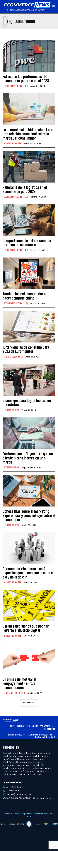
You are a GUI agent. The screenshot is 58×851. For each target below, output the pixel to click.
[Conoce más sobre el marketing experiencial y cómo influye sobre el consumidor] (29, 490)
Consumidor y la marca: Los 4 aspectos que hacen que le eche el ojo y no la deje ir (28, 572)
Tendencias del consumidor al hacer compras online (24, 296)
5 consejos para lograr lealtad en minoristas (27, 402)
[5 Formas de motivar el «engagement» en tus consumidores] (29, 659)
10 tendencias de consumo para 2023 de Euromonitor (26, 349)
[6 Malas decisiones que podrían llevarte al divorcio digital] (29, 605)
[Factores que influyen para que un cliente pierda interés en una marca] (29, 433)
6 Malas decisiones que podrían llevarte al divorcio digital (26, 628)
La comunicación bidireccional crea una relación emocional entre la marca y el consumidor (28, 133)
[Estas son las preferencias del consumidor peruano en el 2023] (29, 56)
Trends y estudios (13, 356)
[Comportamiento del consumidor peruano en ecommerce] (29, 220)
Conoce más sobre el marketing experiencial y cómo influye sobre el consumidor (29, 515)
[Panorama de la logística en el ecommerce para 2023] (29, 167)
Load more (28, 703)
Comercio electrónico (14, 693)
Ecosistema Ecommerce (15, 86)
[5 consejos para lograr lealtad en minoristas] (29, 380)
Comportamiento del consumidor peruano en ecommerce (27, 242)
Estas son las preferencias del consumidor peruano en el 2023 (26, 78)
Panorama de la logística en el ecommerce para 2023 (25, 189)
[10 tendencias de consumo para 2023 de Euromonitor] (29, 326)
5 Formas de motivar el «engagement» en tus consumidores (19, 683)
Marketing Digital (12, 143)
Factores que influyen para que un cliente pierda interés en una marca (28, 458)
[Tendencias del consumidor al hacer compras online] (29, 273)
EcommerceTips (11, 410)
